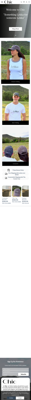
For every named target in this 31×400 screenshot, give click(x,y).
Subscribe (23, 374)
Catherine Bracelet (5, 199)
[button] (23, 2)
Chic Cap (14, 198)
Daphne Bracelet (24, 199)
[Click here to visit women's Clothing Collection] (15, 42)
